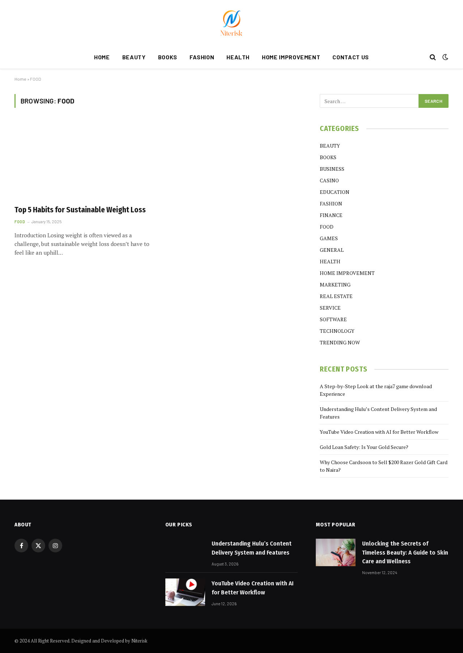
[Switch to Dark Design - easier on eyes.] (445, 57)
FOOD (19, 221)
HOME (102, 57)
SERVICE (330, 307)
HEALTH (238, 57)
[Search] (432, 57)
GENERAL (332, 249)
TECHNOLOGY (337, 330)
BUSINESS (332, 168)
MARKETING (335, 284)
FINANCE (331, 215)
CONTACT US (350, 57)
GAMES (329, 238)
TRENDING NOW (340, 342)
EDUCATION (334, 191)
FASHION (202, 57)
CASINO (329, 180)
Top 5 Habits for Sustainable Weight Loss (80, 210)
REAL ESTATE (336, 296)
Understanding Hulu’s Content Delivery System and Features (252, 548)
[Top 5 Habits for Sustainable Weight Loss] (82, 160)
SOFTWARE (333, 319)
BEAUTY (134, 57)
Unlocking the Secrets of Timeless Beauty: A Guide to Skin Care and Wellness (405, 552)
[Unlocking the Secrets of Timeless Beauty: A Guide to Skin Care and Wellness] (336, 552)
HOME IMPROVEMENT (291, 57)
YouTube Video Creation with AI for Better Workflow (379, 431)
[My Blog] (231, 22)
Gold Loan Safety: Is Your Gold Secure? (364, 447)
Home (20, 78)
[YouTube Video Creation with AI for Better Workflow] (185, 592)
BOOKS (167, 57)
